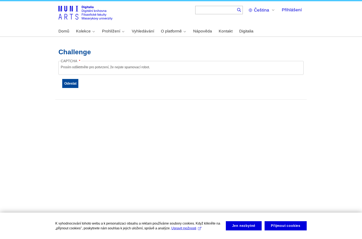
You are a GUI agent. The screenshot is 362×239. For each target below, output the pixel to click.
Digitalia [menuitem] (246, 31)
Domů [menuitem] (63, 31)
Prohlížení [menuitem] (111, 31)
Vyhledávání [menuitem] (143, 31)
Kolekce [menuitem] (83, 31)
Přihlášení (292, 9)
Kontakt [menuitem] (226, 31)
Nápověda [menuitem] (202, 31)
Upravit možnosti (183, 228)
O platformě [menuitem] (171, 31)
